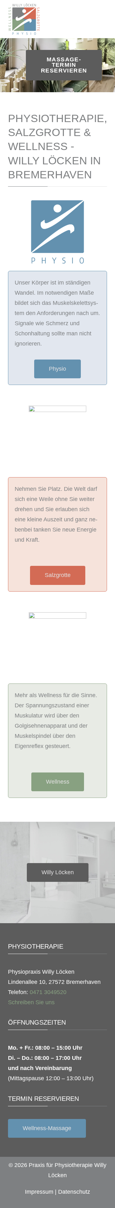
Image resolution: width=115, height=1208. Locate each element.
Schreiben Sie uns (31, 1002)
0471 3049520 (48, 992)
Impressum (39, 1192)
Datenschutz (74, 1192)
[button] (6, 65)
